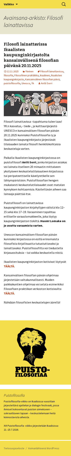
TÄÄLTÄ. (9, 266)
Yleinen (29, 71)
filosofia (8, 75)
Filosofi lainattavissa (51, 71)
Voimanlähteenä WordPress (43, 448)
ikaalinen (45, 75)
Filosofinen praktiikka (26, 75)
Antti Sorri (46, 83)
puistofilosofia (12, 83)
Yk (32, 83)
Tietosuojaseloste (14, 448)
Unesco (26, 83)
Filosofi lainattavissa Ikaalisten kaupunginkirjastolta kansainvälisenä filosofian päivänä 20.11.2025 (31, 55)
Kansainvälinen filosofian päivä (42, 79)
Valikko (9, 4)
